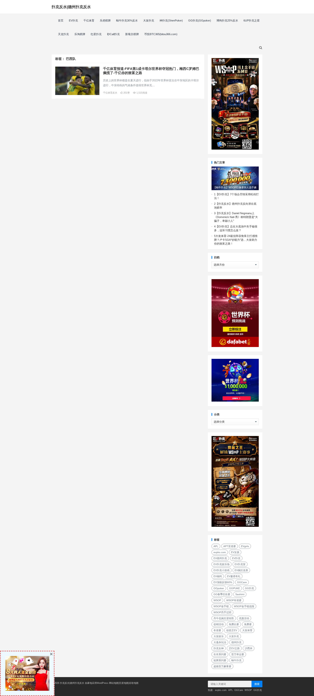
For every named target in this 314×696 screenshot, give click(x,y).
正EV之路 (234, 648)
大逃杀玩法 (220, 642)
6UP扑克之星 (251, 20)
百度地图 (123, 683)
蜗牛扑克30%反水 (127, 20)
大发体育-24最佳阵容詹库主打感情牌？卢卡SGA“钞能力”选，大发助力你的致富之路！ (235, 239)
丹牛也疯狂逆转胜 (224, 618)
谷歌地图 (133, 683)
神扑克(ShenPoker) (171, 20)
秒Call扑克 (113, 34)
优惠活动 (244, 618)
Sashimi (239, 594)
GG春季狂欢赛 (222, 594)
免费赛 (248, 624)
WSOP (217, 600)
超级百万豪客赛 (222, 666)
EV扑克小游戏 (222, 570)
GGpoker (219, 588)
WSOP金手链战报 (244, 606)
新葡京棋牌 (132, 34)
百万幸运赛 (237, 654)
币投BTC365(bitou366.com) (160, 34)
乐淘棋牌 (79, 34)
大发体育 (247, 630)
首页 (60, 20)
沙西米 (248, 648)
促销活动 (219, 624)
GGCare (242, 582)
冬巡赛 (217, 630)
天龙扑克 (63, 34)
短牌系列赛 (220, 660)
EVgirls (245, 546)
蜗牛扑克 (236, 660)
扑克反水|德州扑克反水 (71, 7)
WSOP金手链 (221, 606)
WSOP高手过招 (222, 612)
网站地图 (113, 683)
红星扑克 (96, 34)
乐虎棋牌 (105, 20)
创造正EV (231, 630)
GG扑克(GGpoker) (199, 20)
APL (216, 546)
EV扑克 (73, 20)
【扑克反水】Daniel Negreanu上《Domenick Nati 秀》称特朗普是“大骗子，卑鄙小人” (236, 217)
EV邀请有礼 (233, 576)
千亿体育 (88, 20)
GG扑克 (249, 588)
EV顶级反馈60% (223, 582)
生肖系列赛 (220, 654)
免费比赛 (234, 624)
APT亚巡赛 (229, 546)
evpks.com (220, 552)
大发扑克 (148, 20)
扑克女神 (219, 648)
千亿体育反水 (110, 92)
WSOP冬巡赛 (233, 600)
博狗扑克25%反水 (227, 20)
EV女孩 (235, 552)
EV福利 (218, 576)
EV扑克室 (240, 564)
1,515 (141, 92)
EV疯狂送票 (241, 570)
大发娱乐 (219, 636)
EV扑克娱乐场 (222, 564)
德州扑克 (236, 642)
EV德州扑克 (220, 558)
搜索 (256, 684)
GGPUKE (234, 588)
